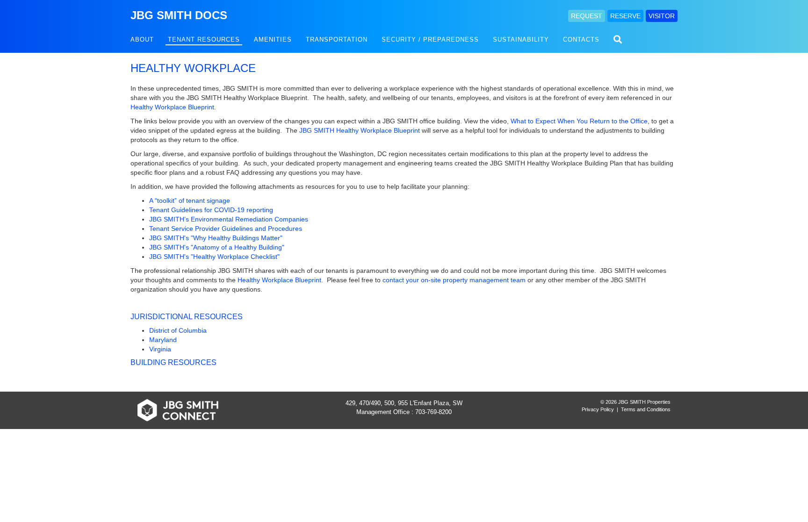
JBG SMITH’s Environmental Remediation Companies (228, 219)
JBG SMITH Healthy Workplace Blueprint (359, 130)
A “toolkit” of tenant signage (189, 200)
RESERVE (625, 16)
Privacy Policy (598, 409)
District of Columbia (178, 330)
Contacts (581, 39)
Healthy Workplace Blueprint (172, 107)
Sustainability (521, 39)
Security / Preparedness (430, 39)
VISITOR (662, 16)
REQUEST (586, 16)
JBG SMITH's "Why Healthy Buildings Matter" (215, 238)
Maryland (163, 339)
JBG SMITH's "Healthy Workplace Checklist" (214, 256)
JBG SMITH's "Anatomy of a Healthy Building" (216, 247)
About (142, 39)
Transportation (337, 39)
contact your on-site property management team (454, 280)
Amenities (273, 39)
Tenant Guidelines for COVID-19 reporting (211, 210)
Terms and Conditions (646, 409)
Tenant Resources (204, 39)
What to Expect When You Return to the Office (579, 121)
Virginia (160, 349)
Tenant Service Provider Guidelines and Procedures (225, 228)
